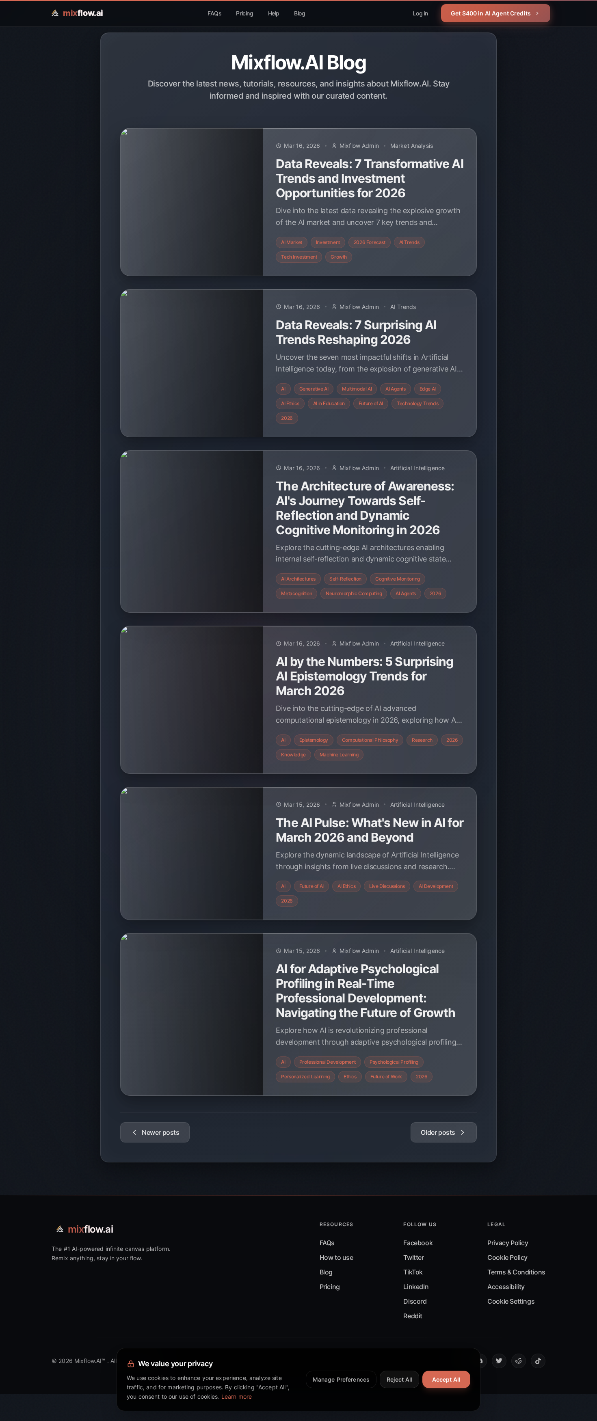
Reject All (399, 1379)
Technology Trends (417, 403)
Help (273, 13)
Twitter (413, 1257)
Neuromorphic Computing (354, 593)
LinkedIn (415, 1287)
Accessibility (506, 1287)
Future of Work (386, 1076)
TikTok (413, 1272)
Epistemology (313, 740)
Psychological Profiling (394, 1062)
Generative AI (314, 389)
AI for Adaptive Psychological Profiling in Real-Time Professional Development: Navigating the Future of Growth (365, 990)
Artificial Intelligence (417, 467)
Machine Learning (339, 755)
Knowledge (293, 755)
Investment (328, 242)
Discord (414, 1301)
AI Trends (409, 242)
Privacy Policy (507, 1243)
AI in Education (329, 403)
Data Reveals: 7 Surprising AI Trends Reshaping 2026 (356, 332)
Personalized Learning (305, 1076)
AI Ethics (290, 403)
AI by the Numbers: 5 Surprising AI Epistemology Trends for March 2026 (364, 676)
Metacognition (296, 593)
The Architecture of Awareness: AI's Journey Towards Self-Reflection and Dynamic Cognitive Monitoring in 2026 (365, 508)
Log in (420, 13)
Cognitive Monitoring (397, 579)
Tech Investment (299, 257)
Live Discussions (387, 886)
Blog (299, 13)
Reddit (412, 1316)
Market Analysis (411, 145)
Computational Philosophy (370, 740)
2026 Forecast (369, 242)
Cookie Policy (507, 1257)
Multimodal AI (357, 389)
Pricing (244, 13)
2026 (286, 418)
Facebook (418, 1243)
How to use (336, 1257)
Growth (339, 257)
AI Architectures (298, 579)
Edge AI (428, 389)
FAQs (214, 13)
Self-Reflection (345, 579)
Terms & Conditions (516, 1272)
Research (422, 740)
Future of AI (371, 403)
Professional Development (327, 1062)
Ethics (350, 1076)
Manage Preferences (341, 1379)
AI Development (436, 886)
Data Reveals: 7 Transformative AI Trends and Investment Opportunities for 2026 (369, 178)
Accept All (446, 1379)
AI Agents (395, 389)
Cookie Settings (510, 1301)
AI (283, 389)
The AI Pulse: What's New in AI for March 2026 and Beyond (369, 829)
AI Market (291, 242)
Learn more (236, 1396)
